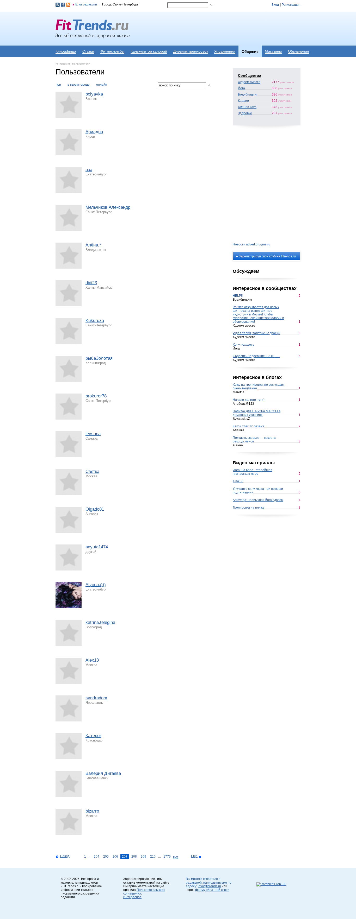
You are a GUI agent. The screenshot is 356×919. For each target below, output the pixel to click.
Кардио (243, 101)
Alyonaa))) (95, 584)
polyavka (94, 94)
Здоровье (245, 113)
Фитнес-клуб (247, 107)
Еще (194, 856)
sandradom (96, 697)
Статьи (88, 51)
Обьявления (298, 51)
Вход (275, 5)
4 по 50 (238, 481)
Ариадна (94, 131)
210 (153, 856)
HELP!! (238, 295)
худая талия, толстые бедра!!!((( (256, 333)
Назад (65, 856)
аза (88, 169)
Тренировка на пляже (249, 507)
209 (143, 856)
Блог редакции (86, 4)
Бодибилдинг (247, 94)
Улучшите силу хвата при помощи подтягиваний (258, 490)
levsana (93, 433)
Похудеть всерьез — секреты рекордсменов (254, 439)
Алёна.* (93, 245)
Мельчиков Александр (107, 207)
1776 (167, 856)
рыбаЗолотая (99, 358)
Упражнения (224, 51)
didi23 (91, 282)
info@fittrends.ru (209, 886)
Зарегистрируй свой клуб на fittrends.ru (267, 256)
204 (96, 856)
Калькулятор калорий (149, 51)
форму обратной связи (212, 890)
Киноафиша (66, 51)
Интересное (132, 897)
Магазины (273, 51)
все (175, 856)
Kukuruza (94, 320)
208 (134, 856)
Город (106, 4)
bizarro (92, 811)
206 (115, 856)
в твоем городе (78, 84)
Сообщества (249, 75)
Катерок (93, 735)
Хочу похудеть (243, 344)
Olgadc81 (94, 509)
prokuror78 (96, 396)
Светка (92, 471)
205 (106, 856)
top (59, 84)
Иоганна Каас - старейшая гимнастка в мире (252, 472)
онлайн (101, 84)
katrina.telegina (100, 622)
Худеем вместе (249, 82)
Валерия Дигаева (103, 773)
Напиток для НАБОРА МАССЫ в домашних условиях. (256, 413)
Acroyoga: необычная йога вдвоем (258, 500)
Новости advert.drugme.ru (251, 244)
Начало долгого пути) (249, 400)
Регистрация (291, 5)
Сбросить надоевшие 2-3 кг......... (256, 356)
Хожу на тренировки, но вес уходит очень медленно (259, 386)
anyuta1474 (96, 546)
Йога (241, 88)
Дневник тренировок (190, 51)
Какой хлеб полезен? (248, 426)
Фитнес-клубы (112, 51)
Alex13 (92, 660)
